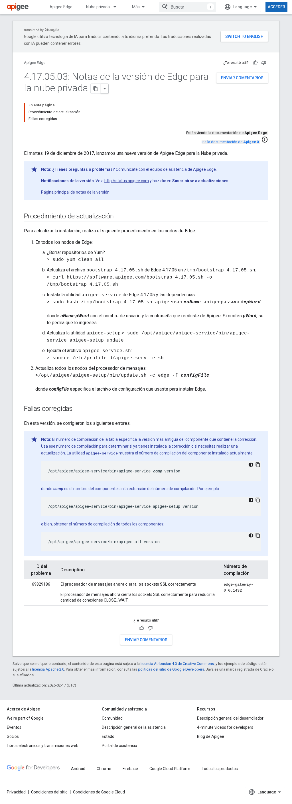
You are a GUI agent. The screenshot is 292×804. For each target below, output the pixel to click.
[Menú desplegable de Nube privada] (117, 7)
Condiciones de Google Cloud (99, 792)
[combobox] (187, 7)
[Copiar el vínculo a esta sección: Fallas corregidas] (78, 409)
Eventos (14, 727)
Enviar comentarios (242, 78)
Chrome (104, 768)
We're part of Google (25, 718)
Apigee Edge (61, 7)
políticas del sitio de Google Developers (171, 669)
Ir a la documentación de (230, 142)
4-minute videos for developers (225, 727)
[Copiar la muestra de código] (257, 464)
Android (78, 768)
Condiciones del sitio (49, 792)
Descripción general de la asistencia (134, 727)
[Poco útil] (263, 62)
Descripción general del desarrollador (230, 718)
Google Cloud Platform (169, 768)
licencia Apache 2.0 (48, 669)
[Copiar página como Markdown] (96, 89)
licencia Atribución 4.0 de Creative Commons (177, 663)
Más (136, 7)
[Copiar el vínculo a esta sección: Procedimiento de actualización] (119, 216)
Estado (108, 736)
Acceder (276, 7)
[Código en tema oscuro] (251, 464)
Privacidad (16, 792)
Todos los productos (220, 768)
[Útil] (255, 62)
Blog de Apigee (210, 736)
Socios (13, 736)
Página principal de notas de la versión (75, 192)
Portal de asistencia (119, 745)
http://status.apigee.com (126, 180)
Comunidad (112, 718)
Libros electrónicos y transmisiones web (42, 745)
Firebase (130, 768)
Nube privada (98, 7)
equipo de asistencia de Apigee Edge (183, 169)
